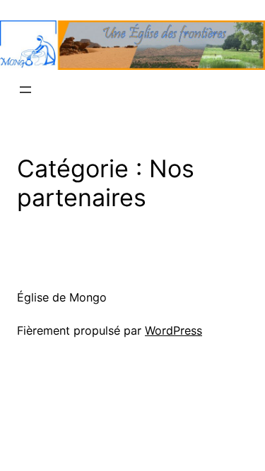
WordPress (173, 330)
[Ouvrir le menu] (25, 89)
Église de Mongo (62, 297)
